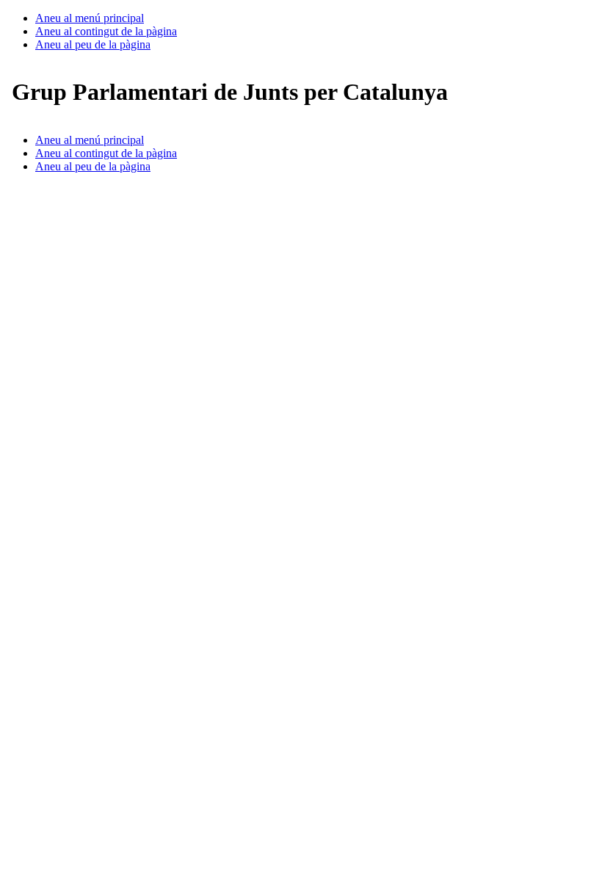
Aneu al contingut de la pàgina (106, 31)
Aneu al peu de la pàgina (92, 44)
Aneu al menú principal (89, 18)
